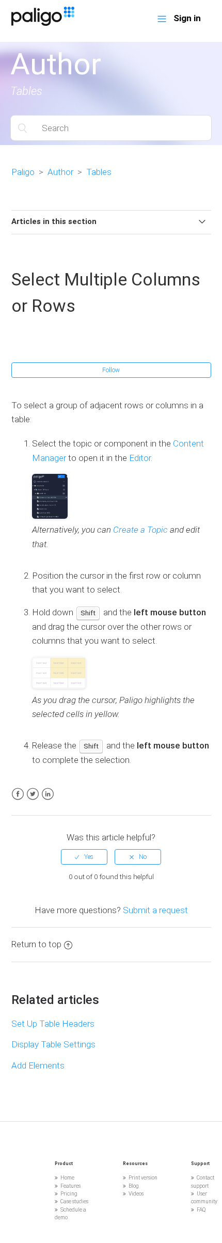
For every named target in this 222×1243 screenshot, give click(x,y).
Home (67, 1178)
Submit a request (155, 910)
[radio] (84, 857)
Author (60, 172)
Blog (134, 1186)
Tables (99, 172)
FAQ (201, 1210)
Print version (143, 1178)
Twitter (32, 794)
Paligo (23, 172)
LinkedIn (47, 794)
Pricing (68, 1194)
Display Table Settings (53, 1044)
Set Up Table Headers (52, 1023)
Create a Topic (140, 529)
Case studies (74, 1201)
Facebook (17, 794)
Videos (136, 1194)
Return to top (36, 944)
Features (70, 1186)
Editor (140, 458)
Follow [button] (111, 370)
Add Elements (38, 1065)
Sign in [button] (187, 18)
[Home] (42, 23)
